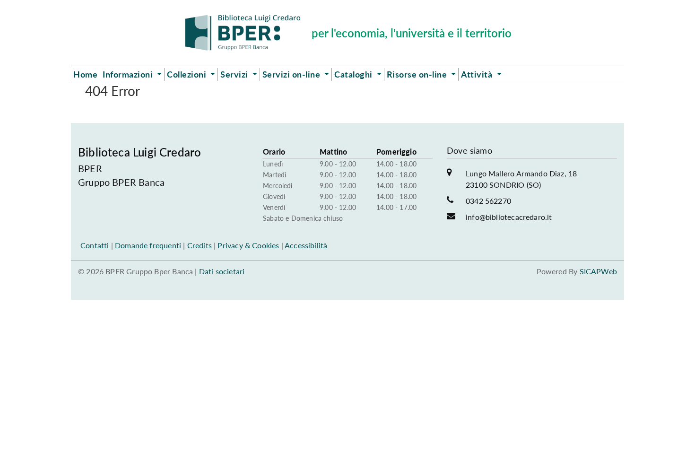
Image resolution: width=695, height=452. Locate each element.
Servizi (235, 74)
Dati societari (222, 271)
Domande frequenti (148, 245)
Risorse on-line (418, 74)
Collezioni (187, 74)
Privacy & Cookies (248, 245)
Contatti (94, 245)
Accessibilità (306, 245)
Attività (478, 74)
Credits (199, 245)
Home (85, 74)
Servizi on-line (292, 74)
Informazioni (129, 74)
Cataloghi (354, 74)
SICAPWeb (598, 271)
